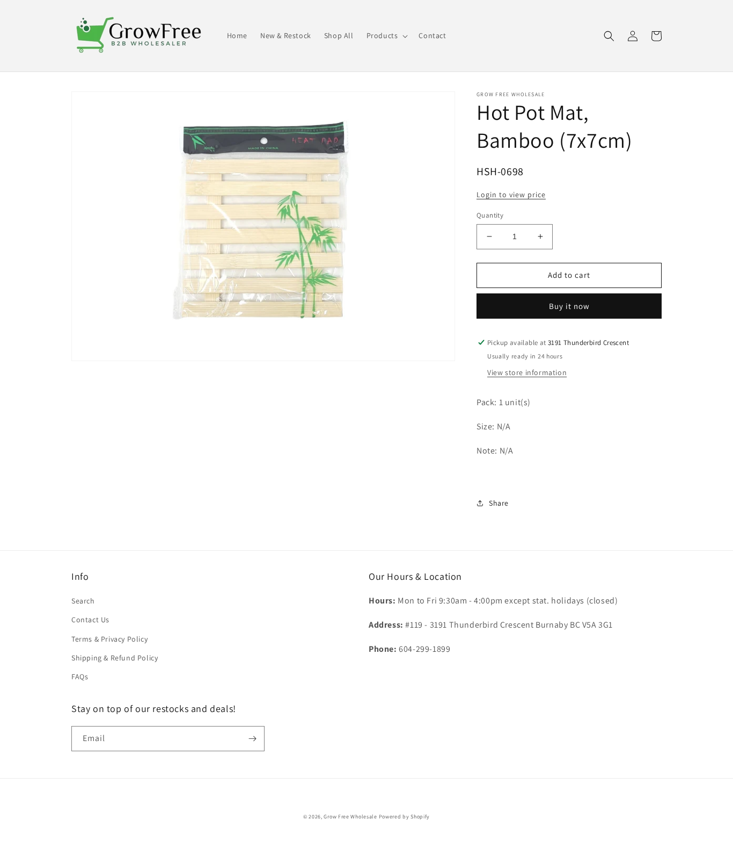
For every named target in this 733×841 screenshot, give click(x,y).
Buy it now (569, 306)
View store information (527, 372)
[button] (386, 35)
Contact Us (90, 619)
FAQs (79, 676)
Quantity (490, 215)
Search (83, 601)
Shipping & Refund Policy (114, 658)
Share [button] (499, 503)
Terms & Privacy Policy (109, 639)
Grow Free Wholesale (350, 816)
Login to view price (511, 194)
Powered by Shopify (404, 816)
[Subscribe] (252, 738)
